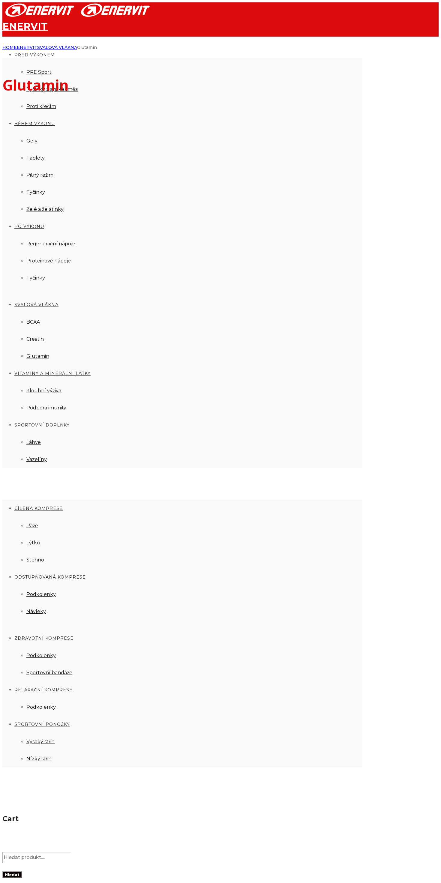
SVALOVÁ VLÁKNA (57, 47)
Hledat (12, 874)
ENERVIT (27, 47)
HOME (9, 47)
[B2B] (78, 16)
